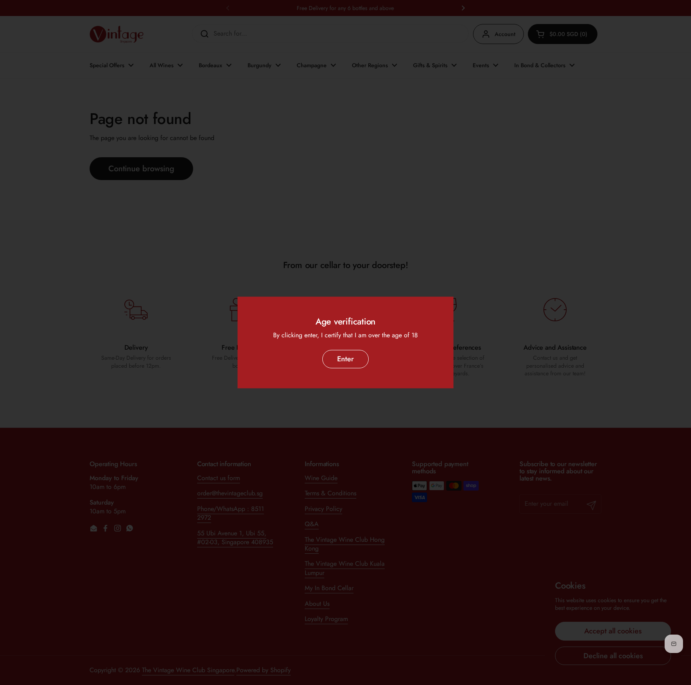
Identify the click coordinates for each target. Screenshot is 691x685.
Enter (345, 359)
